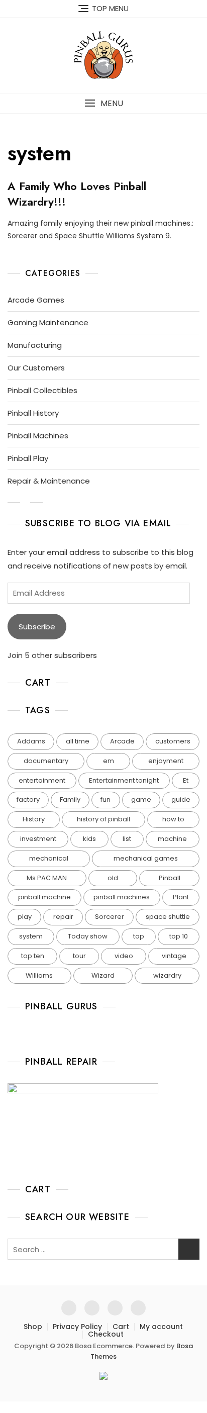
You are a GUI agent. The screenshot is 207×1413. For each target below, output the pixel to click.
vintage (174, 956)
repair (63, 916)
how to (173, 819)
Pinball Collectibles (42, 390)
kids (89, 838)
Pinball (169, 878)
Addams (31, 741)
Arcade (122, 741)
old (113, 878)
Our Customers (36, 367)
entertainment (42, 780)
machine (172, 838)
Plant (181, 897)
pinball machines (121, 897)
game (141, 799)
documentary (46, 761)
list (127, 838)
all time (77, 741)
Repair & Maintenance (49, 481)
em (108, 761)
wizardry (167, 975)
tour (79, 956)
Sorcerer (109, 916)
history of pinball (103, 819)
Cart (121, 1327)
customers (172, 741)
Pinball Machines (38, 435)
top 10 (178, 936)
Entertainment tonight (124, 780)
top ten (32, 956)
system (31, 936)
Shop (33, 1327)
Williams (39, 975)
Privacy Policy (77, 1327)
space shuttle (168, 916)
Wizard (103, 975)
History (34, 819)
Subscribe (37, 626)
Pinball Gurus (61, 1006)
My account (161, 1327)
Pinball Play (28, 458)
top (138, 936)
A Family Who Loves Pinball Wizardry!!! (77, 194)
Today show (88, 936)
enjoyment (165, 761)
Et (185, 780)
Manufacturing (35, 345)
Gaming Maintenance (48, 322)
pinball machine (44, 897)
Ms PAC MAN (47, 878)
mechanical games (146, 858)
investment (38, 838)
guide (180, 799)
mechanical (48, 858)
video (124, 956)
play (25, 916)
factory (28, 799)
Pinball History (33, 413)
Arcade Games (36, 300)
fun (105, 799)
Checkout (106, 1334)
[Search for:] (103, 1249)
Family (70, 799)
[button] (103, 103)
